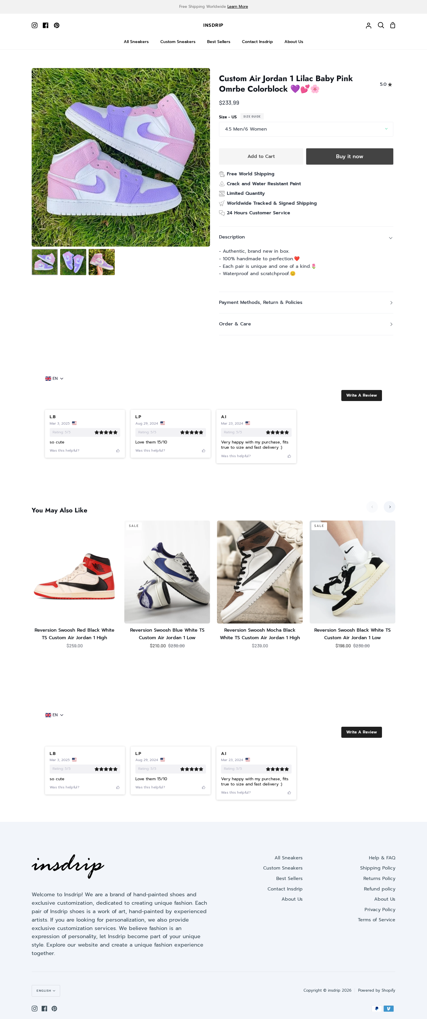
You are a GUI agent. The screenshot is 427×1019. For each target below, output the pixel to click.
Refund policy (379, 889)
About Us (292, 899)
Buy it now (349, 156)
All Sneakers (288, 857)
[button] (361, 395)
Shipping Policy (377, 868)
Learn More (237, 6)
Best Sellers (289, 878)
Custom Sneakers (283, 868)
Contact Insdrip (285, 889)
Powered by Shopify (376, 990)
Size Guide (252, 116)
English (44, 990)
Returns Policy (379, 878)
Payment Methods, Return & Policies (260, 302)
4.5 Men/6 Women (246, 129)
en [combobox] (55, 378)
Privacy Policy (380, 909)
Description (232, 237)
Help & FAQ (382, 857)
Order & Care (235, 323)
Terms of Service (376, 919)
